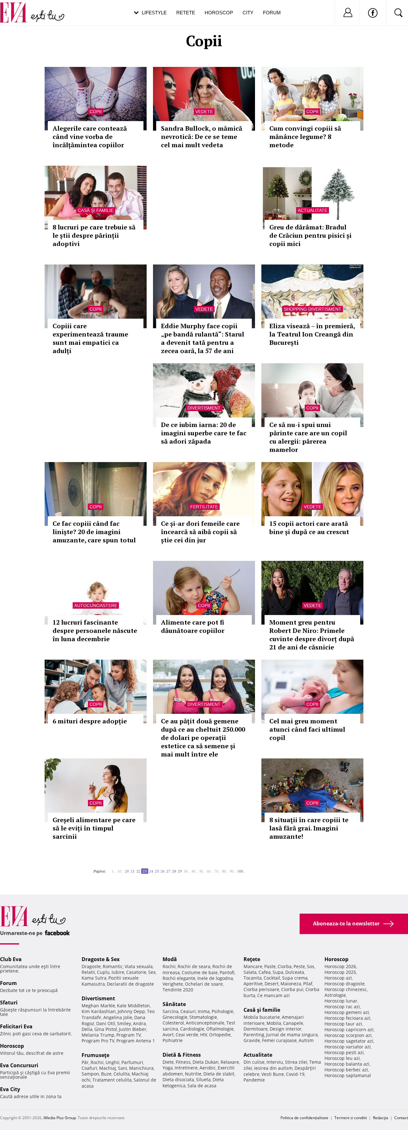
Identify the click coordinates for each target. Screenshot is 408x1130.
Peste (299, 966)
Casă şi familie (95, 210)
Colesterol (173, 1023)
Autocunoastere (95, 605)
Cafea (265, 972)
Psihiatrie (173, 1040)
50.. (202, 871)
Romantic (113, 966)
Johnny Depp (131, 1011)
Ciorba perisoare (261, 989)
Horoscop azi (338, 978)
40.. (194, 871)
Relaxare (230, 1062)
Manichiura (141, 1068)
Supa (278, 972)
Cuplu (103, 972)
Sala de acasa (201, 1086)
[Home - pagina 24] (247, 868)
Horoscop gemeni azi (346, 1012)
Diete (168, 1062)
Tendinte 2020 (178, 990)
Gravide (252, 1040)
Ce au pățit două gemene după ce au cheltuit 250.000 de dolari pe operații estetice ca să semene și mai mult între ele (203, 737)
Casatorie (136, 972)
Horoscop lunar (340, 1001)
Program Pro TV (98, 1041)
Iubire (118, 972)
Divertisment (204, 407)
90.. (232, 871)
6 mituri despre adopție (90, 721)
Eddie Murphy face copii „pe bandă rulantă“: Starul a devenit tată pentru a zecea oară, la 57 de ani (202, 338)
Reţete (252, 959)
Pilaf (307, 984)
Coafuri (89, 1068)
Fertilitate (204, 506)
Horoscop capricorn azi (349, 1029)
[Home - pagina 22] (110, 868)
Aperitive (253, 984)
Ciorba (285, 966)
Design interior (286, 1029)
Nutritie (193, 1074)
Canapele (293, 1023)
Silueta (203, 1079)
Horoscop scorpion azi (348, 1035)
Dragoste (91, 966)
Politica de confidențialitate (304, 1117)
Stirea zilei (296, 1062)
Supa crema (295, 978)
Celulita (121, 1074)
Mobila (273, 1023)
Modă (170, 959)
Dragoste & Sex (101, 959)
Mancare (253, 966)
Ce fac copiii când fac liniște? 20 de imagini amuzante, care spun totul (94, 531)
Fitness (183, 1062)
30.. (186, 871)
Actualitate (312, 210)
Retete (185, 12)
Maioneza (290, 984)
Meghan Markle (98, 1006)
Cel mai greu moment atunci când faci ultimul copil (307, 729)
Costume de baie (200, 972)
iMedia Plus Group (59, 1117)
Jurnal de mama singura (292, 1035)
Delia (87, 1029)
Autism (306, 1040)
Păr (85, 1062)
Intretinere (186, 1068)
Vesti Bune (272, 1074)
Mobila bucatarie (262, 1017)
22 (138, 871)
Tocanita (253, 978)
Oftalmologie (220, 1029)
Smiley (124, 1023)
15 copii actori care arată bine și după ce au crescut (309, 527)
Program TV (128, 1035)
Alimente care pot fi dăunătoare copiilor (192, 626)
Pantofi (227, 972)
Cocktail (272, 978)
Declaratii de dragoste (130, 984)
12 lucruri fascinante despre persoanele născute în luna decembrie (95, 630)
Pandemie (254, 1080)
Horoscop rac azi (342, 1006)
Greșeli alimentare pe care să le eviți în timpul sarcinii (94, 828)
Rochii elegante (179, 978)
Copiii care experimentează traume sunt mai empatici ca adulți (90, 338)
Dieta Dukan (206, 1062)
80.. (225, 871)
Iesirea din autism (273, 1068)
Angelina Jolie (117, 1017)
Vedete (204, 111)
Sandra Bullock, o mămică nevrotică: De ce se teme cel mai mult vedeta (201, 136)
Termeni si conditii (350, 1117)
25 (157, 871)
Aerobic (208, 1068)
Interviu (274, 1062)
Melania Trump (98, 1035)
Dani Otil (105, 1023)
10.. (120, 871)
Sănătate (174, 1004)
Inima (204, 1011)
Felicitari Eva (16, 1026)
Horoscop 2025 (340, 972)
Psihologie (222, 1011)
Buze (106, 1074)
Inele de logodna (215, 978)
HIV (203, 1035)
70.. (217, 871)
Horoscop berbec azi (346, 1070)
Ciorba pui (292, 989)
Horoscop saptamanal (347, 1075)
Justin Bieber (132, 1029)
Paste (270, 966)
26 (162, 871)
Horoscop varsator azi (347, 1047)
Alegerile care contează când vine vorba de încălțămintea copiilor (90, 136)
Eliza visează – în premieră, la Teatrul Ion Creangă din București (312, 334)
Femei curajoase (279, 1040)
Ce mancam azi (273, 995)
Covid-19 (295, 1074)
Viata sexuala (139, 966)
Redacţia (380, 1117)
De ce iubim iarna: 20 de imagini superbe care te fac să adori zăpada (203, 432)
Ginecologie (175, 1017)
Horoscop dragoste (344, 984)
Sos (310, 966)
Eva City (10, 1089)
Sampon (90, 1074)
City (248, 12)
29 (180, 871)
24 (151, 871)
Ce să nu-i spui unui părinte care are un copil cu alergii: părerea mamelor (308, 437)
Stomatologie (203, 1017)
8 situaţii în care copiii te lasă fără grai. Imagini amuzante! (308, 828)
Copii (96, 111)
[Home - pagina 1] (108, 868)
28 (174, 871)
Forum (272, 12)
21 (133, 871)
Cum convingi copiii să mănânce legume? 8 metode (305, 136)
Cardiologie (192, 1029)
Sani (122, 1068)
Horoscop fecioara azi (347, 1018)
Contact (401, 1117)
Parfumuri (132, 1062)
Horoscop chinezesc (345, 989)
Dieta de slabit (218, 1074)
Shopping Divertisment (312, 309)
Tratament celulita (112, 1080)
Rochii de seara (194, 966)
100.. (241, 871)
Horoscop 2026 (340, 966)
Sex (152, 972)
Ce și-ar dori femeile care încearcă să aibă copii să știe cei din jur (200, 531)
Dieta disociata (178, 1079)
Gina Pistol (105, 1029)
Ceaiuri (188, 1011)
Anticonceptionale (205, 1023)
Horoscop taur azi (343, 1024)
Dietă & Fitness (182, 1054)
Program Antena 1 (135, 1041)
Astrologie (335, 995)
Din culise (254, 1062)
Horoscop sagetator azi (348, 1041)
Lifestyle (154, 12)
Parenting (254, 1035)
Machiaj (107, 1068)
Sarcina (170, 1011)
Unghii (113, 1062)
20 (127, 871)
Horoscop (219, 12)
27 (168, 871)
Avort (168, 1035)
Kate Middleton (133, 1006)
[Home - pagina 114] (249, 868)
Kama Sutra (94, 978)
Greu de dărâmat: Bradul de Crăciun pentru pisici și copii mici (310, 235)
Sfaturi (9, 1002)
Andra (139, 1023)
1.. (113, 871)
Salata (250, 972)
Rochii (97, 1062)
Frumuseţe (95, 1055)
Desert (272, 984)
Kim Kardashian (99, 1011)
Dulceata (294, 972)
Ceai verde (187, 1035)
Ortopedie (220, 1035)
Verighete (173, 984)
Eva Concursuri (19, 1065)
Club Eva (11, 959)
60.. (209, 871)
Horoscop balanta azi (346, 1064)
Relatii (88, 972)
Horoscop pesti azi (344, 1052)
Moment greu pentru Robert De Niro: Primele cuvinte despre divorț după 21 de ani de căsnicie (311, 634)
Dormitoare (256, 1029)
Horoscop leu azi (342, 1058)
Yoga (168, 1068)
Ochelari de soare (204, 984)
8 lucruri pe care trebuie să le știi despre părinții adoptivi (94, 235)
